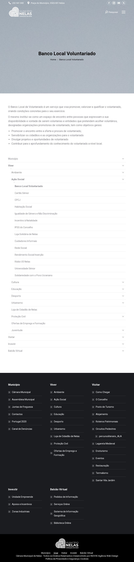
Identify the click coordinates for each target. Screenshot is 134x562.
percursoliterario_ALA (110, 436)
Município (13, 158)
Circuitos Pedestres (106, 429)
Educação (16, 289)
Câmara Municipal (21, 392)
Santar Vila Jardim (105, 480)
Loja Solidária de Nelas (26, 234)
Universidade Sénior (25, 268)
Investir (12, 344)
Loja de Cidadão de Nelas (24, 309)
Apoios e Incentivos (22, 504)
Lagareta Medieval (105, 443)
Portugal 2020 (19, 421)
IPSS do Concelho (24, 227)
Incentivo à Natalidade (26, 220)
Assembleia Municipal (23, 399)
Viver (11, 165)
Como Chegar (103, 392)
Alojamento (102, 414)
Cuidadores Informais (26, 241)
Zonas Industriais (21, 511)
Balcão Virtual (15, 351)
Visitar (11, 337)
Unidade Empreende (22, 497)
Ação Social (17, 179)
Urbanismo (17, 302)
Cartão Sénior (22, 193)
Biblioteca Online (62, 523)
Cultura (15, 282)
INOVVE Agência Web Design (104, 556)
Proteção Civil (18, 316)
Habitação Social (23, 206)
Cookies (84, 559)
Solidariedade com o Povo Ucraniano (33, 275)
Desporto (16, 296)
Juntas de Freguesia (22, 407)
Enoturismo (102, 451)
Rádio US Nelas (22, 261)
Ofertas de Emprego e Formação (28, 323)
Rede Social (21, 248)
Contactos (17, 414)
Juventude (17, 330)
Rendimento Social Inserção (29, 254)
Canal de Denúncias (22, 429)
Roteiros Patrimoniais (107, 421)
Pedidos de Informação (66, 497)
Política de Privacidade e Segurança (62, 559)
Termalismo (102, 473)
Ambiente (16, 172)
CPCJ (17, 200)
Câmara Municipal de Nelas (29, 556)
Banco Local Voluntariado (29, 186)
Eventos (100, 458)
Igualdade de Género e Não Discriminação (36, 213)
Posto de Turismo (105, 407)
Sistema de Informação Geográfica (66, 513)
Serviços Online (62, 504)
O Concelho (102, 399)
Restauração (102, 465)
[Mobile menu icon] (123, 12)
